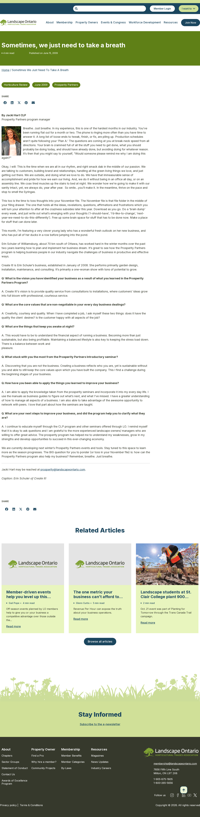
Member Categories (73, 761)
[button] (5, 102)
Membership (70, 749)
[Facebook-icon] (178, 795)
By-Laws (66, 768)
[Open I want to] (194, 8)
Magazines (97, 755)
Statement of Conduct (15, 768)
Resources (99, 749)
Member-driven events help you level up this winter (28, 594)
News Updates (99, 761)
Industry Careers (101, 768)
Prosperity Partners (66, 84)
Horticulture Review (16, 84)
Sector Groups (10, 761)
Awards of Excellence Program (14, 782)
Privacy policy (9, 805)
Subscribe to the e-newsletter (100, 724)
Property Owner (43, 749)
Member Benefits (71, 755)
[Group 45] (195, 795)
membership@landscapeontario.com (175, 763)
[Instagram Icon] (172, 795)
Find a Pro (37, 755)
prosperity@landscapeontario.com (62, 469)
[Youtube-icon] (189, 795)
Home (5, 70)
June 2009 (41, 84)
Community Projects (43, 768)
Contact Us (8, 774)
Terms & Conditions (31, 805)
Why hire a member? (43, 761)
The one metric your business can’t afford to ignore (96, 594)
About (6, 749)
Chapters (7, 755)
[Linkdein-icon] (183, 795)
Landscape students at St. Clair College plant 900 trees (166, 594)
